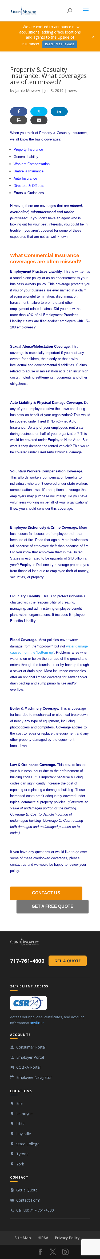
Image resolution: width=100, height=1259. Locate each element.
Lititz (20, 1123)
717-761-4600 (27, 961)
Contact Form (28, 1200)
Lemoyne (24, 1113)
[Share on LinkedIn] (59, 111)
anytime (37, 1022)
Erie (19, 1103)
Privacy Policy (67, 1237)
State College (27, 1143)
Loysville (23, 1133)
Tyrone (22, 1153)
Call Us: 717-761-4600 (35, 1210)
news (72, 90)
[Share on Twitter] (38, 111)
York (20, 1164)
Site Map (22, 1237)
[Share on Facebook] (18, 111)
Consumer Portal (31, 1047)
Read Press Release (59, 44)
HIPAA (43, 1237)
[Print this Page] (18, 120)
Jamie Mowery (27, 90)
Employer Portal (30, 1057)
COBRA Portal (28, 1067)
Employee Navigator (34, 1077)
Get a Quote (67, 960)
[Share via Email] (38, 120)
